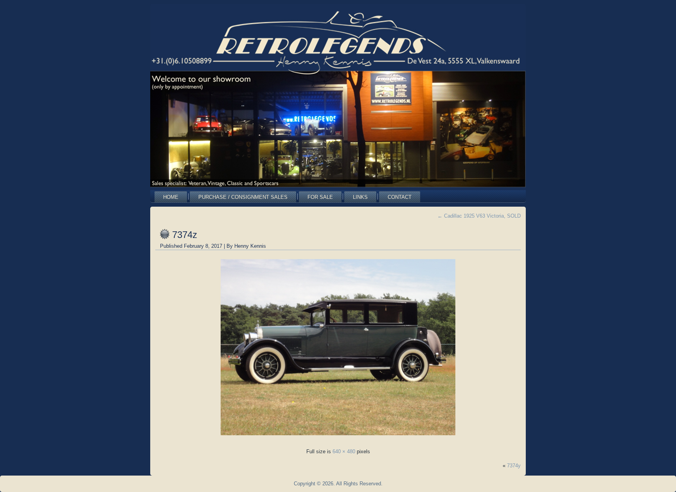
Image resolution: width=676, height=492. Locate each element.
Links (360, 197)
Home (170, 197)
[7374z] (338, 437)
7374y (514, 466)
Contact (400, 197)
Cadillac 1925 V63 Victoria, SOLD (479, 216)
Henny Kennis (250, 246)
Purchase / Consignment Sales (243, 197)
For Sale (320, 197)
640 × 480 (344, 451)
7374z (184, 234)
